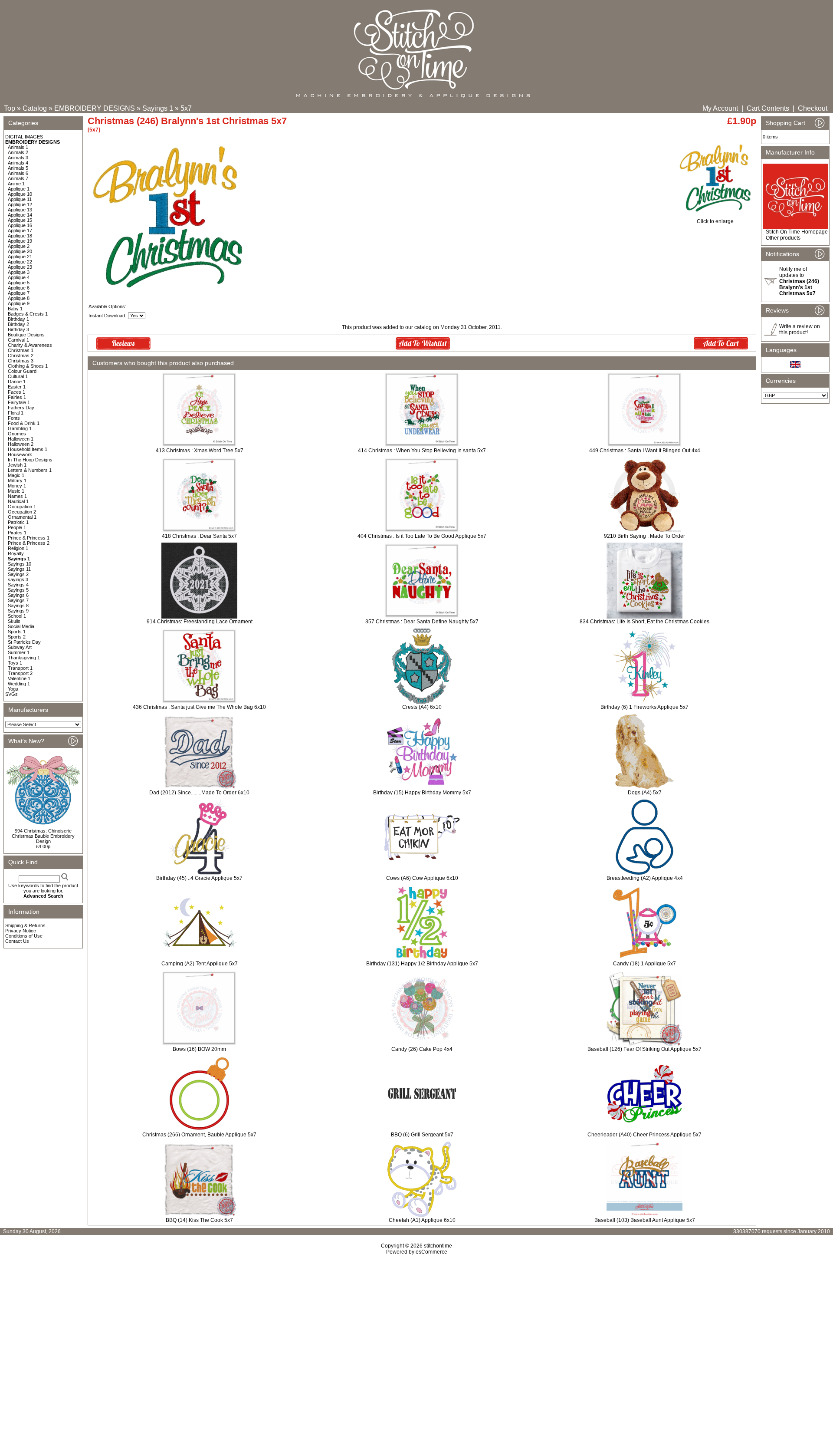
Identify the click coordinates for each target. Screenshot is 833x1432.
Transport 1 (20, 668)
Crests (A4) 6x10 (422, 707)
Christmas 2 (20, 355)
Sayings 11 (19, 569)
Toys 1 (15, 662)
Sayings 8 (18, 605)
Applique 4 (19, 277)
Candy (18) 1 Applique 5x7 (644, 964)
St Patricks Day (24, 642)
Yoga (13, 688)
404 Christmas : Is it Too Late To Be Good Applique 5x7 (421, 536)
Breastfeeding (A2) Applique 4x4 (645, 878)
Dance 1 (17, 381)
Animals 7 (18, 178)
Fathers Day (21, 407)
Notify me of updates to (799, 281)
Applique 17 (20, 230)
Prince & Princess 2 (28, 543)
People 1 (17, 527)
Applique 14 (20, 214)
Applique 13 (20, 209)
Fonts (14, 418)
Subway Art (20, 647)
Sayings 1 (157, 108)
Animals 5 (18, 168)
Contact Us (17, 941)
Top (9, 108)
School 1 (17, 616)
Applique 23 (20, 267)
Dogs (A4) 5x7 (645, 793)
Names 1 (17, 496)
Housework (20, 454)
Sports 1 (17, 631)
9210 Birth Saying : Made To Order (644, 536)
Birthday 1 (18, 319)
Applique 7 (19, 293)
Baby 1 (15, 308)
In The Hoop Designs (30, 459)
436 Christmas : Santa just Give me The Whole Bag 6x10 (199, 707)
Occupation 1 (22, 506)
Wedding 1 (19, 683)
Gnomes (17, 433)
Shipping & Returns (25, 925)
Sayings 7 (18, 600)
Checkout (812, 108)
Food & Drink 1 (23, 423)
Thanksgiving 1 (24, 657)
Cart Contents (768, 108)
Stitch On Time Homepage (797, 232)
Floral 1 (15, 412)
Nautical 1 (18, 501)
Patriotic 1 (18, 522)
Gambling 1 (20, 428)
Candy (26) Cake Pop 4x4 (422, 1049)
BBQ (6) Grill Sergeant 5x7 (422, 1135)
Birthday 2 (18, 324)
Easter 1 (17, 386)
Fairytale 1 (19, 402)
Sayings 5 (18, 590)
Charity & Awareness (30, 345)
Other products (783, 238)
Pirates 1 (17, 532)
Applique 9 (19, 303)
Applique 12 (20, 204)
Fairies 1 (17, 397)
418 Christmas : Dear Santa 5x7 (199, 536)
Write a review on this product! (799, 329)
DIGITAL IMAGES (24, 136)
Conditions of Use (24, 935)
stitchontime (438, 1246)
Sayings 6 (18, 595)
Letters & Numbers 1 (30, 470)
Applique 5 (19, 282)
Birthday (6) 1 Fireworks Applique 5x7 (644, 707)
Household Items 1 (27, 449)
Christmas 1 (20, 350)
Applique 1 (19, 188)
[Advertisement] (416, 1329)
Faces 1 (16, 392)
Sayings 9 (18, 610)
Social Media (21, 626)
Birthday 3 (18, 329)
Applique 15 (20, 220)
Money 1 (17, 485)
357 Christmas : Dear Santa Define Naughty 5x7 (422, 622)
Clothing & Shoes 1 (28, 366)
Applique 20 (20, 251)
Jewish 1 (17, 464)
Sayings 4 (18, 584)
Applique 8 (19, 298)
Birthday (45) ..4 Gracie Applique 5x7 (199, 878)
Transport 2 (20, 673)
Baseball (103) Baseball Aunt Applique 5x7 (644, 1220)
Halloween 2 (20, 444)
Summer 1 (19, 652)
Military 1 (17, 480)
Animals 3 (18, 157)
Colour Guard (22, 371)
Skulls (14, 621)
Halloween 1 (20, 438)
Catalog (35, 108)
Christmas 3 (20, 360)
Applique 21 (20, 256)
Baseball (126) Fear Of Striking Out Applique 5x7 (644, 1049)
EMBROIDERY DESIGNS (94, 108)
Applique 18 (20, 235)
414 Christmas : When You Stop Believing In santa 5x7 (422, 451)
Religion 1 (18, 548)
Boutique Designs (26, 334)
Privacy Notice (20, 930)
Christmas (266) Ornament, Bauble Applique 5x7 (199, 1135)
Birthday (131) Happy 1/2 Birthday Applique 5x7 (422, 964)
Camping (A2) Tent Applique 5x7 (199, 964)
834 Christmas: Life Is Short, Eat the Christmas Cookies (644, 622)
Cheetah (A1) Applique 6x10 (422, 1220)
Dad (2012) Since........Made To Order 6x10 (199, 793)
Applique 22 (20, 261)
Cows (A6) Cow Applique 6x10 (422, 878)
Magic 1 (16, 475)
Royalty (16, 553)
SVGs (11, 694)
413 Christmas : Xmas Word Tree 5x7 (199, 451)
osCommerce (431, 1252)
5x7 (186, 108)
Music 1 (16, 491)
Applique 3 (19, 272)
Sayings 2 (18, 574)
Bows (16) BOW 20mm (199, 1049)
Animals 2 (18, 152)
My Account (720, 108)
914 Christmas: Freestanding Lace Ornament (200, 622)
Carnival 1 (18, 339)
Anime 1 (16, 183)
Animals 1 (18, 147)
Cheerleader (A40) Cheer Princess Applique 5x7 (644, 1135)
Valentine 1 (19, 678)
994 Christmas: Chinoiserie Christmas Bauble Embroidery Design (43, 836)
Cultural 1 (18, 376)
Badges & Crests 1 (28, 313)
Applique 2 (19, 246)
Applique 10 (20, 194)
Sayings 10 (19, 563)
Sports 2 (17, 636)
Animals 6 (18, 173)
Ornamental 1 (22, 517)
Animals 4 (18, 162)
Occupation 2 (22, 511)
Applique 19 (20, 241)
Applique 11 (20, 199)
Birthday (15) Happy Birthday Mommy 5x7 (422, 793)
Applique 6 (19, 287)
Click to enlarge (715, 221)
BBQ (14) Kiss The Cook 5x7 (199, 1220)
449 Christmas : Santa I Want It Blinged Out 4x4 (644, 451)
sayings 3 (18, 579)
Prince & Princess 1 (28, 537)
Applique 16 (20, 225)
